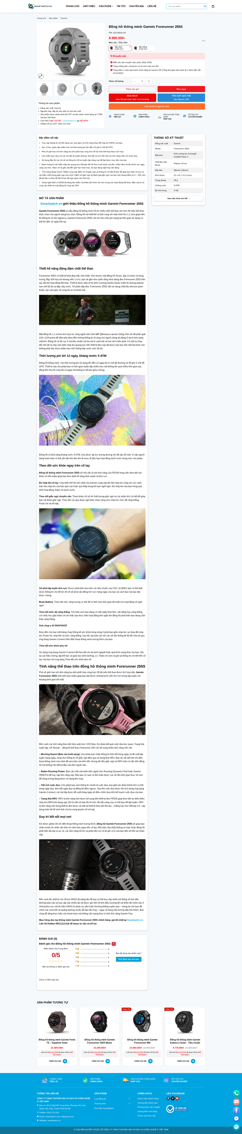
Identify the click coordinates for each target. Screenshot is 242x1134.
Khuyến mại (136, 6)
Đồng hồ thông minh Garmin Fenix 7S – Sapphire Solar (57, 1042)
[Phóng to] (40, 77)
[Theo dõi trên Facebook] (168, 1099)
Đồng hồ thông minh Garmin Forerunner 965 (142, 1042)
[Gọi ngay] (236, 1093)
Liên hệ (151, 6)
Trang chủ (72, 6)
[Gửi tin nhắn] (236, 1101)
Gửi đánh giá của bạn (128, 960)
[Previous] (41, 52)
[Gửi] (205, 6)
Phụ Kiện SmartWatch (104, 1109)
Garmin (64, 18)
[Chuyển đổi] (129, 1099)
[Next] (99, 52)
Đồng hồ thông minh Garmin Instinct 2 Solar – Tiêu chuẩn (185, 1042)
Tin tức (121, 6)
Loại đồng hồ (100, 1099)
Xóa (203, 41)
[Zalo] (236, 1127)
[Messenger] (236, 1118)
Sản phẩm (105, 6)
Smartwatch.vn (69, 121)
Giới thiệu (89, 6)
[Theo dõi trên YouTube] (177, 1099)
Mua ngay (181, 89)
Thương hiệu (100, 1104)
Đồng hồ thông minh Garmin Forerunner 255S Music (100, 1042)
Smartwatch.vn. (135, 921)
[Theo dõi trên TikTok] (173, 1099)
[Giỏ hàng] (213, 6)
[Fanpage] (236, 1110)
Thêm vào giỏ (132, 89)
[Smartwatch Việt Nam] (40, 6)
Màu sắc (113, 43)
